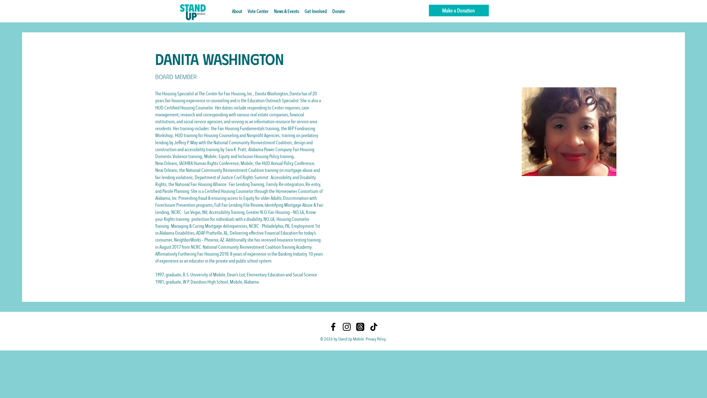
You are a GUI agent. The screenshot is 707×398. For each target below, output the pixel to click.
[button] (286, 12)
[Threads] (360, 326)
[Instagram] (346, 326)
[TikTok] (373, 326)
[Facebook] (333, 326)
